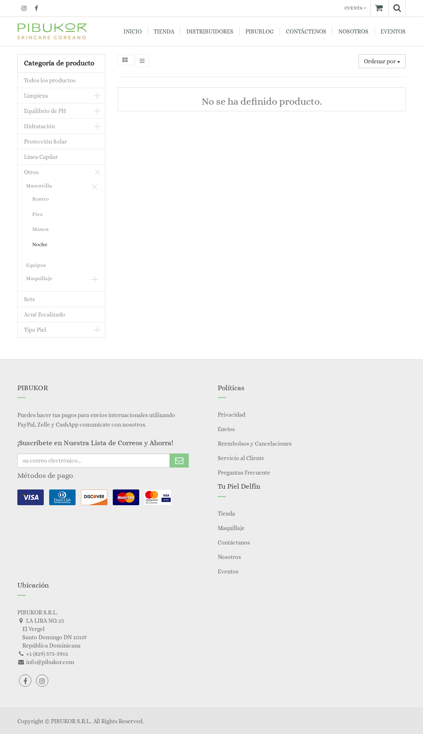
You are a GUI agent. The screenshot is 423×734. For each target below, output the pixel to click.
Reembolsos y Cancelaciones (255, 443)
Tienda (226, 513)
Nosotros (229, 557)
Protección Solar (45, 141)
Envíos (226, 429)
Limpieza (36, 95)
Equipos (36, 265)
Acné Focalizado (44, 314)
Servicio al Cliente (241, 458)
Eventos (228, 571)
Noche (40, 244)
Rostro (40, 199)
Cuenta (354, 8)
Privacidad (231, 414)
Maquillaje (39, 278)
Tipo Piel (35, 329)
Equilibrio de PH (45, 111)
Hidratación (39, 126)
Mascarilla (39, 185)
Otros (31, 172)
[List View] (142, 60)
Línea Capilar (41, 157)
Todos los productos (50, 80)
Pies (37, 214)
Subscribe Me (179, 460)
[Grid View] (126, 60)
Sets (29, 299)
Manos (40, 229)
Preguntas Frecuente (244, 472)
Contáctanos (234, 542)
